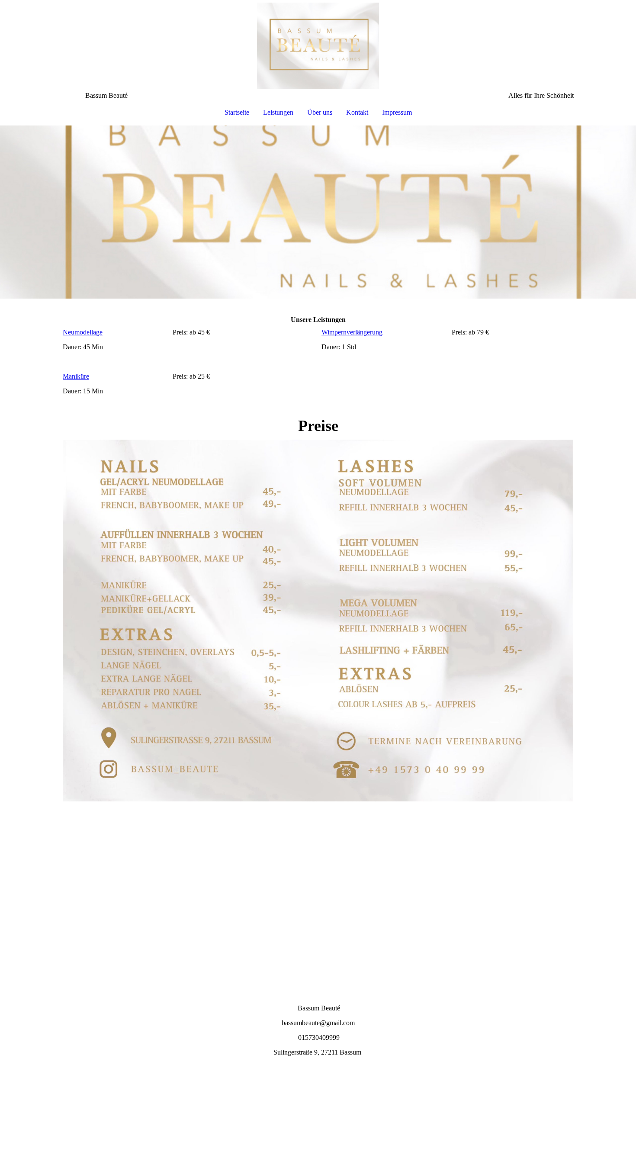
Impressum (397, 112)
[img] (318, 46)
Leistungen (278, 112)
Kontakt (357, 112)
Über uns (319, 112)
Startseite (237, 112)
